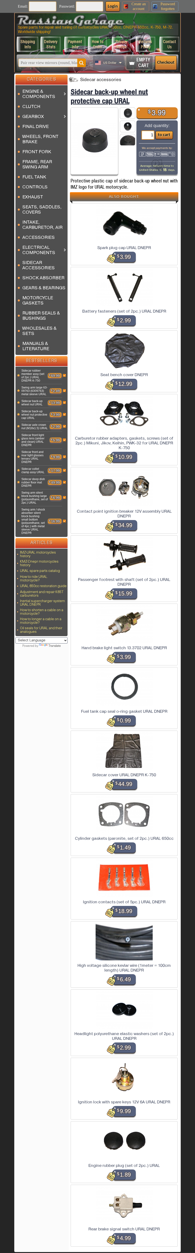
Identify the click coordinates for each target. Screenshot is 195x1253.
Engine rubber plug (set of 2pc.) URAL (124, 1165)
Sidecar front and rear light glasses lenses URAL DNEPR (32, 457)
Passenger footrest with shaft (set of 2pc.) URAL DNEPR (124, 582)
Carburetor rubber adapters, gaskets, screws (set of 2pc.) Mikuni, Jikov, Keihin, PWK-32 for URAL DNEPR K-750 (124, 443)
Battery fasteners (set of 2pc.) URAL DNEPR (124, 311)
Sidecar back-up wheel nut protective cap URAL (34, 415)
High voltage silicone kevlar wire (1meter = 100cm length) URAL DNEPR (124, 968)
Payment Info (75, 44)
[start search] (81, 63)
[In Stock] (18, 375)
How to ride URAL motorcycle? (33, 578)
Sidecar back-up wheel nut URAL (32, 402)
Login (113, 6)
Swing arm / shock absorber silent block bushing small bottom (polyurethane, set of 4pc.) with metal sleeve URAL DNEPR (33, 521)
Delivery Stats (50, 44)
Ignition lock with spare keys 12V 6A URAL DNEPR (124, 1102)
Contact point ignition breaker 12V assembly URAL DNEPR (124, 513)
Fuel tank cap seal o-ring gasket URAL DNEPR (124, 711)
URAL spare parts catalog (40, 571)
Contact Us (169, 44)
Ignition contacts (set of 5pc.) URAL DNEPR (124, 901)
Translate (55, 646)
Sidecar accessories (100, 80)
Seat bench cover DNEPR (124, 374)
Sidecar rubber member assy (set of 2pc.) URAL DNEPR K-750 (32, 375)
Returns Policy (145, 44)
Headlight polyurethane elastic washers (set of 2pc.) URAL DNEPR (124, 1036)
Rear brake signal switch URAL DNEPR (124, 1229)
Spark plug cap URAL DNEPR (124, 247)
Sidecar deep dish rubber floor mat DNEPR (33, 482)
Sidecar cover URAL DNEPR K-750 (124, 774)
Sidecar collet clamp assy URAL (32, 470)
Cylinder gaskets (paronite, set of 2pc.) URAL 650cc (124, 838)
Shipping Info (27, 44)
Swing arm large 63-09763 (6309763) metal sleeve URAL (34, 391)
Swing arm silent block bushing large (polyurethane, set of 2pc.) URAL (34, 497)
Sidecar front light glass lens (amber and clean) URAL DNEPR (32, 440)
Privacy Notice (121, 44)
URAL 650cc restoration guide (43, 586)
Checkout (166, 62)
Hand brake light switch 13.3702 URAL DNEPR (124, 647)
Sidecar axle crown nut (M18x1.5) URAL (34, 426)
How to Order (97, 44)
